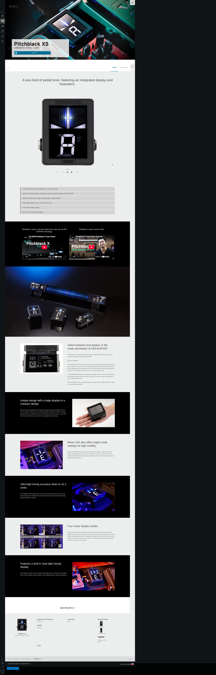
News (3, 659)
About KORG (3, 672)
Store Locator (3, 41)
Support (3, 36)
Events (3, 31)
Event (133, 105)
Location (3, 663)
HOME (114, 67)
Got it (12, 668)
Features (3, 26)
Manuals (134, 97)
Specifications (124, 67)
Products (3, 21)
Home (3, 16)
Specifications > (67, 608)
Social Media (3, 666)
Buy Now (134, 89)
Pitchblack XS (37, 659)
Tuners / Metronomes (26, 659)
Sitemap (130, 659)
